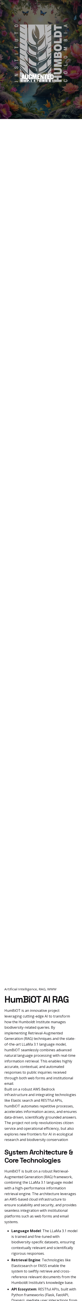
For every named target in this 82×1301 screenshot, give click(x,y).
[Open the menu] (10, 78)
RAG (42, 989)
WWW (51, 989)
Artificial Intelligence (20, 989)
